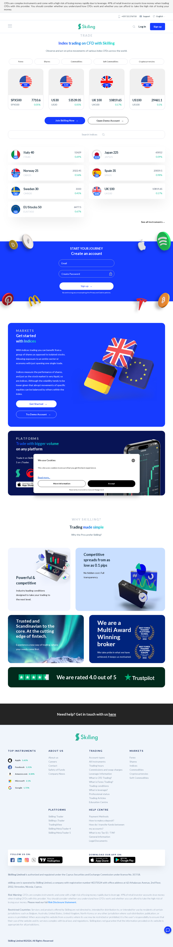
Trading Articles (97, 798)
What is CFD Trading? (100, 777)
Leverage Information (100, 773)
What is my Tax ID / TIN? (102, 832)
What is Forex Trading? (101, 781)
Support (146, 16)
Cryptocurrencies (147, 61)
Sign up (158, 26)
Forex (20, 61)
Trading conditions (99, 785)
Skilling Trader (55, 816)
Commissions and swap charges (105, 769)
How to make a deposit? (101, 820)
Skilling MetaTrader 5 (59, 832)
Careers (52, 761)
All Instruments (97, 761)
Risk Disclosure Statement (62, 902)
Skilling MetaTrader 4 (59, 828)
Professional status (99, 794)
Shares (47, 61)
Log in (142, 26)
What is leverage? (98, 789)
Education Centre (98, 802)
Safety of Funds (56, 769)
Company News (56, 773)
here (112, 714)
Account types (97, 757)
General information (99, 836)
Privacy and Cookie (97, 293)
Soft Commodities (110, 61)
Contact (52, 765)
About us (53, 757)
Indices (133, 765)
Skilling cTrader (56, 820)
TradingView (55, 824)
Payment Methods (99, 816)
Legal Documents (98, 840)
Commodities (76, 61)
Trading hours (96, 765)
